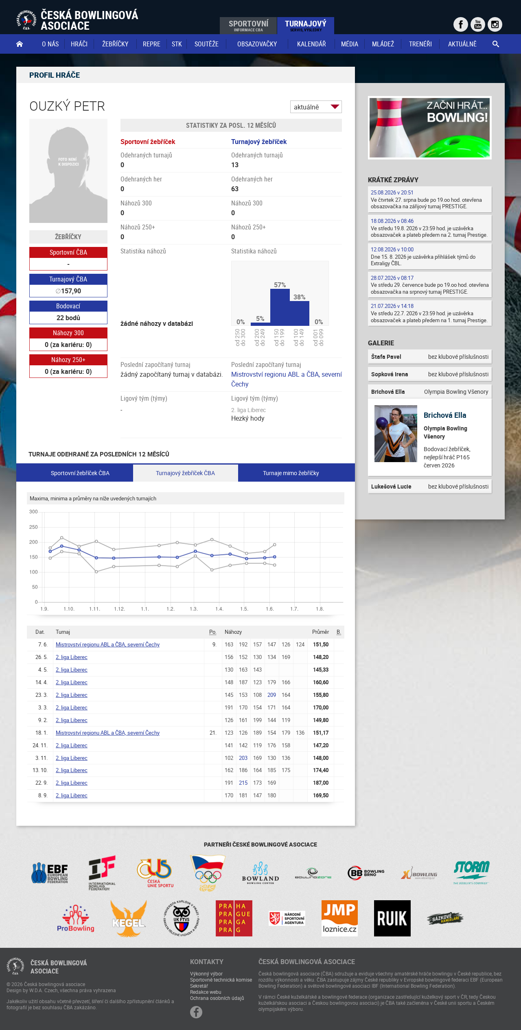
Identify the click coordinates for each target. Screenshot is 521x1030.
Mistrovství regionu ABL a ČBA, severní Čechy (108, 644)
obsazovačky (257, 43)
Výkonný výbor (206, 973)
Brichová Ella (445, 415)
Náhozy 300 (68, 332)
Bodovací (68, 305)
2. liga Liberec (72, 657)
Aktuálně (462, 43)
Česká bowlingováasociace (59, 966)
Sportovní (248, 25)
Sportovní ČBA (68, 252)
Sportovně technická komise (221, 979)
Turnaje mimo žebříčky (291, 473)
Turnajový (305, 25)
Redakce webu (205, 992)
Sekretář (199, 985)
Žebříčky (115, 43)
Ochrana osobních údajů (217, 998)
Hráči (79, 43)
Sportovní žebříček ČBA (80, 473)
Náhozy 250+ (68, 359)
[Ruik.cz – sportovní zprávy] (392, 918)
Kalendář (311, 43)
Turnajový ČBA (68, 279)
